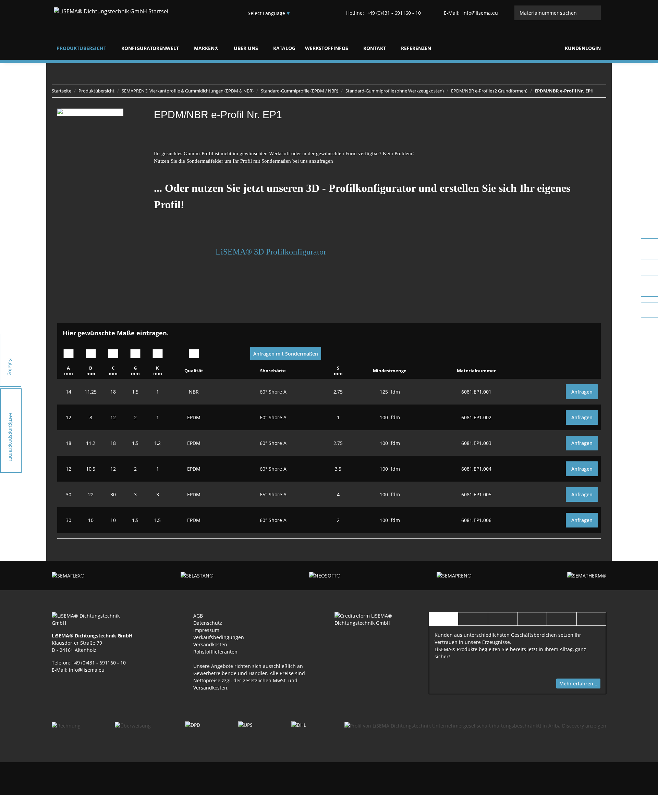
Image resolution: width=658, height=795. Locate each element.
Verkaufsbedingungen (218, 637)
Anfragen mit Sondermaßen (285, 353)
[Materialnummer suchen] (594, 12)
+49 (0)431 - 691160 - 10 (383, 13)
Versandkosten (210, 644)
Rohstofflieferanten (215, 651)
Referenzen (416, 48)
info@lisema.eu (471, 13)
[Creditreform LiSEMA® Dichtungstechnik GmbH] (376, 619)
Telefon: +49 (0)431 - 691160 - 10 (89, 662)
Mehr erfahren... (578, 683)
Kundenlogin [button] (582, 48)
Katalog (284, 48)
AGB (198, 615)
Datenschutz (207, 623)
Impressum (206, 630)
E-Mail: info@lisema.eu (78, 670)
